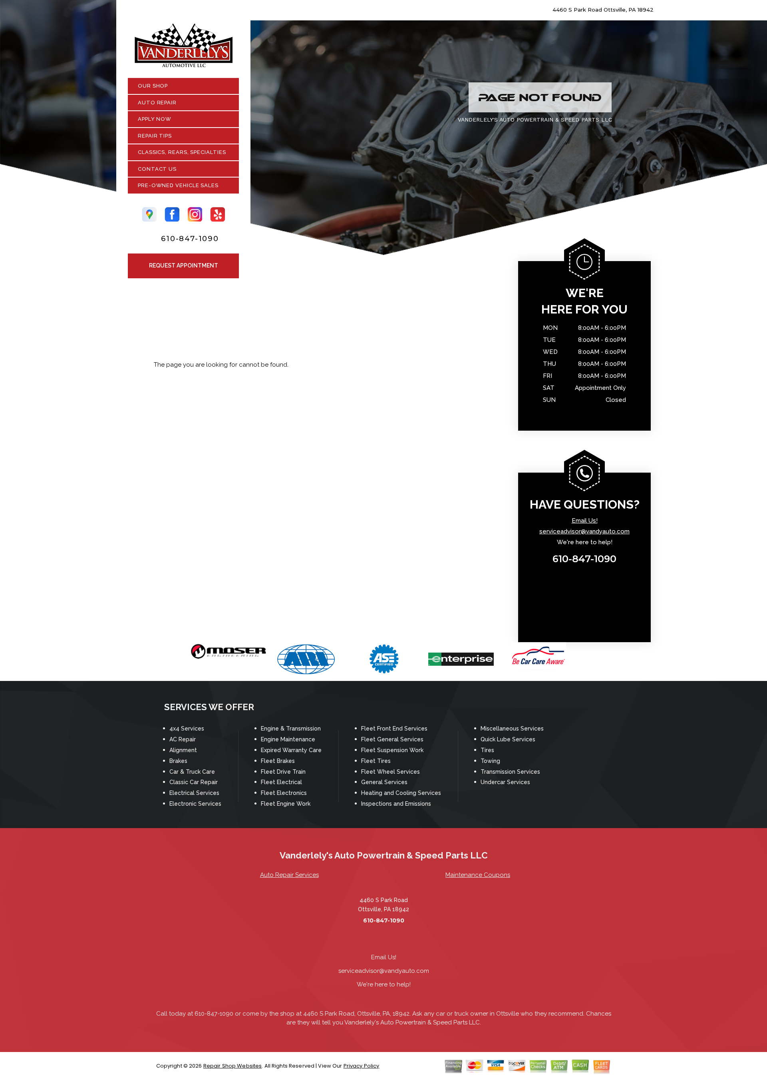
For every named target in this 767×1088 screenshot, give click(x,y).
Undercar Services (505, 782)
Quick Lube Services (508, 739)
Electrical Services (194, 793)
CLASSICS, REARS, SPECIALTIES (182, 152)
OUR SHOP (153, 86)
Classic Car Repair (193, 782)
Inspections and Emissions (396, 804)
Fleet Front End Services (394, 728)
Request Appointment (183, 265)
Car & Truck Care (192, 772)
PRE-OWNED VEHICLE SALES (178, 185)
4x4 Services (186, 728)
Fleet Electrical (281, 782)
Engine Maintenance (288, 739)
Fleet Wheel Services (390, 772)
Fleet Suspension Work (392, 750)
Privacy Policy (362, 1066)
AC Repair (182, 739)
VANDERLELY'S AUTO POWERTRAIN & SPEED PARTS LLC (535, 119)
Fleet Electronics (284, 793)
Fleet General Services (392, 739)
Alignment (183, 750)
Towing (490, 761)
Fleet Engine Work (285, 804)
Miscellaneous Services (512, 728)
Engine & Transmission (291, 728)
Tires (487, 750)
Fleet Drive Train (283, 772)
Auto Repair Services (289, 874)
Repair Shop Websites (232, 1066)
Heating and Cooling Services (401, 793)
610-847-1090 (190, 238)
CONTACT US (157, 169)
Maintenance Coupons (477, 874)
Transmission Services (510, 772)
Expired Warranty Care (291, 750)
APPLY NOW (154, 119)
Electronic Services (195, 804)
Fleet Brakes (278, 761)
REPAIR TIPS (155, 136)
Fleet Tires (376, 761)
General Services (384, 782)
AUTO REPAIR (157, 103)
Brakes (178, 761)
